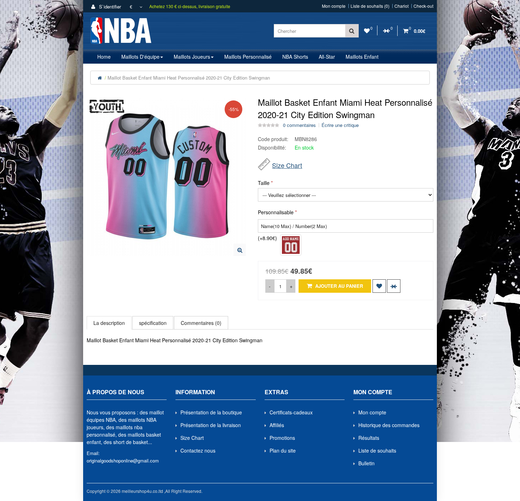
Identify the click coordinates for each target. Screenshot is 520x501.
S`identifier (109, 6)
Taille (264, 182)
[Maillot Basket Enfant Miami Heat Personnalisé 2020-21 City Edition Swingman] (239, 250)
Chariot (401, 6)
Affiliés (277, 425)
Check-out (423, 6)
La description (109, 322)
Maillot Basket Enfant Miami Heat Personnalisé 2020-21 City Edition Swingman (189, 77)
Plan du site (283, 450)
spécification (153, 322)
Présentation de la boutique (211, 412)
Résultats (368, 437)
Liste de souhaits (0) (370, 6)
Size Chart (287, 165)
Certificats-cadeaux (291, 412)
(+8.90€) (267, 237)
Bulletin (366, 463)
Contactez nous (197, 450)
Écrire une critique (340, 125)
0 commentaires (299, 125)
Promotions (282, 437)
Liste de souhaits (377, 450)
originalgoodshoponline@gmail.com (123, 460)
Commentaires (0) (201, 322)
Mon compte (334, 6)
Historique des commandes (389, 425)
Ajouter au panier (338, 285)
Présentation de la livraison (210, 425)
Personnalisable (276, 212)
